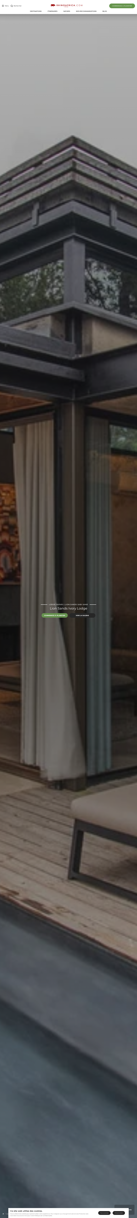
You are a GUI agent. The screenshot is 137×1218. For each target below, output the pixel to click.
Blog (104, 11)
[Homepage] (3, 1214)
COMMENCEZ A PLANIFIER (122, 6)
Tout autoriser (104, 1213)
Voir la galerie (82, 615)
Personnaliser (119, 1213)
